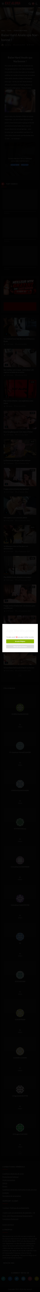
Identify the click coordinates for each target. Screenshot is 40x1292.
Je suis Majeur (20, 641)
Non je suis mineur (20, 646)
